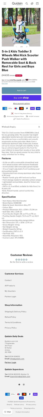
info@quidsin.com (17, 359)
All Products (10, 286)
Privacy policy (31, 404)
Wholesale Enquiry (9, 127)
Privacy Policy (10, 328)
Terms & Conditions (13, 322)
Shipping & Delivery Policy (15, 312)
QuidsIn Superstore (20, 402)
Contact (8, 280)
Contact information (23, 412)
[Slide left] (16, 46)
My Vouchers (10, 291)
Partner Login (10, 296)
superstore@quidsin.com (20, 376)
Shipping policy (29, 408)
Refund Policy (10, 317)
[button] (4, 3)
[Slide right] (26, 46)
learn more (5, 83)
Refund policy (19, 404)
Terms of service (16, 408)
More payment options (21, 103)
